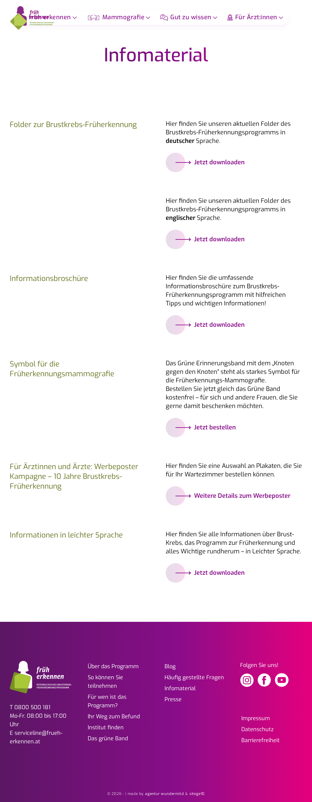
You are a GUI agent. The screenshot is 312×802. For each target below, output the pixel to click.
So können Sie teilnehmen (105, 682)
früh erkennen (50, 17)
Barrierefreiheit (260, 740)
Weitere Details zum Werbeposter (242, 496)
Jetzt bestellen (215, 427)
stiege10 (197, 793)
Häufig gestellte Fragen (194, 677)
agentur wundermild (164, 793)
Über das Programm (113, 666)
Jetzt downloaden (219, 162)
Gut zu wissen (190, 17)
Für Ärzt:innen (256, 17)
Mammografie (123, 17)
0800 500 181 (32, 707)
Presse (173, 699)
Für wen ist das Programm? (107, 701)
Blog (170, 666)
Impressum (255, 718)
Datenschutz (257, 729)
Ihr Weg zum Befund (114, 716)
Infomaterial (180, 688)
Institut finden (106, 727)
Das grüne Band (108, 738)
